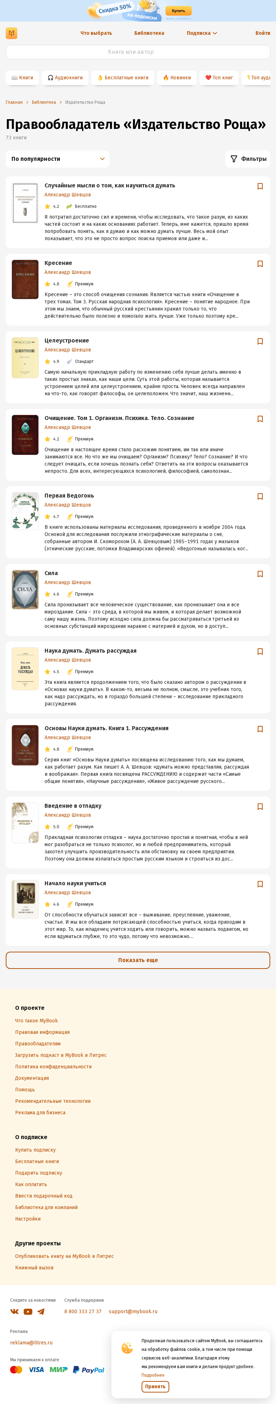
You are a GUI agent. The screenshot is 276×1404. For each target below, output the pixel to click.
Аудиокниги (69, 78)
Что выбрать (96, 33)
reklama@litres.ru (31, 1343)
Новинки (180, 78)
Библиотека (149, 33)
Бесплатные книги (126, 78)
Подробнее (153, 1375)
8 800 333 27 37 (83, 1312)
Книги (26, 78)
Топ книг (223, 78)
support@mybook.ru (133, 1312)
